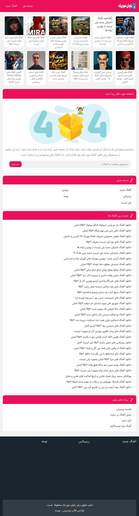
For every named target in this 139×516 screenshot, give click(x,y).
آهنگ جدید (11, 6)
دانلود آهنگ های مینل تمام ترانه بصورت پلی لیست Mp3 (102, 371)
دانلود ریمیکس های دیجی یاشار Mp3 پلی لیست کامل (104, 343)
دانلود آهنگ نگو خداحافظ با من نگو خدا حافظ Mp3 (105, 354)
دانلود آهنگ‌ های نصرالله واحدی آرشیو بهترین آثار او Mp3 (102, 281)
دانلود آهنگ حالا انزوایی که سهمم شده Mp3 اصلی (105, 309)
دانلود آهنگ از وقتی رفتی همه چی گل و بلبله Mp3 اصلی (102, 348)
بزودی (65, 190)
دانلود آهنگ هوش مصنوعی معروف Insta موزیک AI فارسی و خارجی (97, 236)
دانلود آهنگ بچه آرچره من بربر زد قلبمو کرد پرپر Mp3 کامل (101, 387)
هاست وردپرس (123, 409)
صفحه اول (27, 6)
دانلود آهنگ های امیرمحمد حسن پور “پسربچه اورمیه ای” (102, 298)
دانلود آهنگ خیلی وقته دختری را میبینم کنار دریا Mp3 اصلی (101, 275)
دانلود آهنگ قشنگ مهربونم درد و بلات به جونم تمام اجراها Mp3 (98, 382)
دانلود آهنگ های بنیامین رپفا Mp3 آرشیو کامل (107, 326)
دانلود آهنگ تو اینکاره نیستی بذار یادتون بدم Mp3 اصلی (103, 315)
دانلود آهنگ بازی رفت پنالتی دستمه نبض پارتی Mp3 (104, 287)
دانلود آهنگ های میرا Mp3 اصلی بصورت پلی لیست (105, 359)
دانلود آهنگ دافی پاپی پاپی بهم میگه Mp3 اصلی (107, 231)
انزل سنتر (126, 420)
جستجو (15, 164)
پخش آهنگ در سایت (120, 415)
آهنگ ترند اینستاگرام (120, 426)
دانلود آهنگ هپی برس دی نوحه (31, 449)
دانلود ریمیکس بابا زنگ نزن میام (72, 490)
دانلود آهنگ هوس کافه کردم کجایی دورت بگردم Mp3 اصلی (101, 337)
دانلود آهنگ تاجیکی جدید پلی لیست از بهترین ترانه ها (104, 247)
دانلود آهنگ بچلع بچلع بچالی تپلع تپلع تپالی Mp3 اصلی (102, 270)
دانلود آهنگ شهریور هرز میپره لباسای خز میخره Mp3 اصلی (101, 303)
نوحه (66, 196)
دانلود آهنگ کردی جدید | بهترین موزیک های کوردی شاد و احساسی (97, 259)
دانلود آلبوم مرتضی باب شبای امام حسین (26, 454)
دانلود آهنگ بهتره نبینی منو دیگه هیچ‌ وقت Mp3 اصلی (103, 365)
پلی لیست (126, 203)
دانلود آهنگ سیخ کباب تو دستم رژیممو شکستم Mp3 (104, 292)
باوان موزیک (69, 505)
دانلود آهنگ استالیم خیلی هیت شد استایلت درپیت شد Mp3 (100, 320)
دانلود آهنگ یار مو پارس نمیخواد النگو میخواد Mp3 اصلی (102, 225)
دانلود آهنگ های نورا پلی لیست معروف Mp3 (108, 242)
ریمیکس (127, 196)
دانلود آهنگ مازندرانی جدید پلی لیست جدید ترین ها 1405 (102, 253)
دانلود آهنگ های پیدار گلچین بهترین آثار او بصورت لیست (102, 331)
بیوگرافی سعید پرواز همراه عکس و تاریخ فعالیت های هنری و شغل (98, 376)
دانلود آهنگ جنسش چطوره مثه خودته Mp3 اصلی (106, 264)
